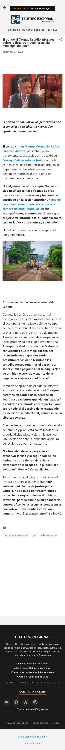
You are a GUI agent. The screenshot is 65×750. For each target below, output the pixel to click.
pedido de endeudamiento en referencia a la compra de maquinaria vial (32, 204)
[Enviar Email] (6, 702)
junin (34, 535)
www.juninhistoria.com (41, 672)
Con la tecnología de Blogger (32, 736)
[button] (60, 40)
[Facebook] (16, 702)
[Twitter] (25, 702)
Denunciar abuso (32, 743)
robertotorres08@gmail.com (35, 709)
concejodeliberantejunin (16, 535)
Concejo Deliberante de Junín (23, 160)
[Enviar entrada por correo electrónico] (4, 528)
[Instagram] (35, 702)
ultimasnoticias (49, 535)
